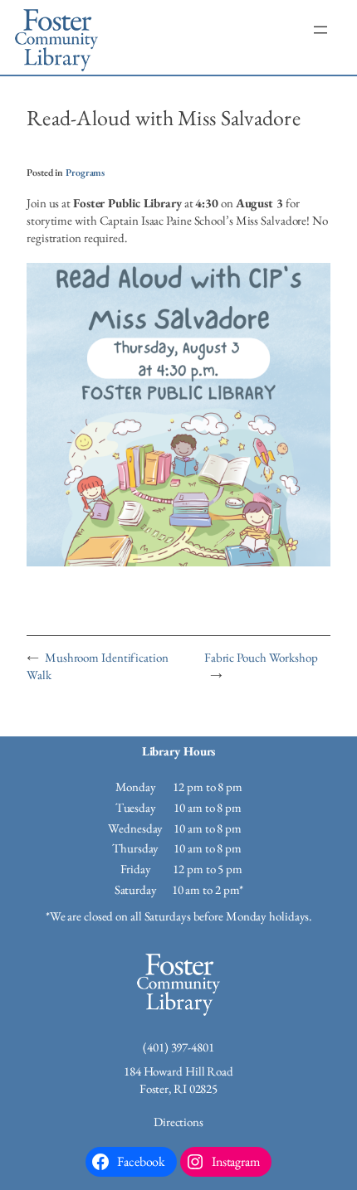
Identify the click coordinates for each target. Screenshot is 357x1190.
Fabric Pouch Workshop (261, 657)
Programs (85, 172)
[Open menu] (320, 30)
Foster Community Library (56, 37)
